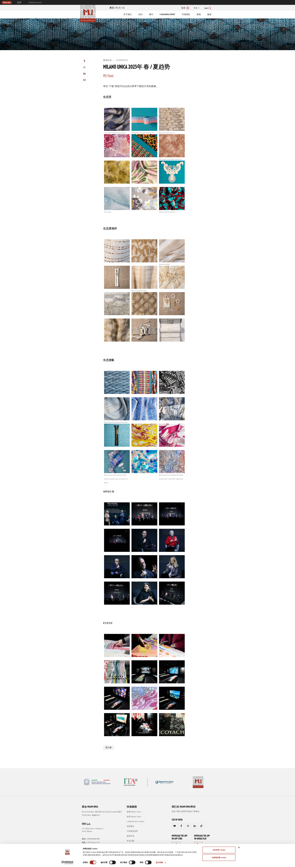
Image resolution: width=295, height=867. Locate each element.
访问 (140, 14)
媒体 (209, 14)
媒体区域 (107, 60)
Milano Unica (7, 2)
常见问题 (130, 840)
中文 (195, 8)
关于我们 (127, 14)
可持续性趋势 (132, 831)
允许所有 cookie (219, 850)
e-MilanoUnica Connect (35, 2)
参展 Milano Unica (134, 816)
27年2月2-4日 (117, 8)
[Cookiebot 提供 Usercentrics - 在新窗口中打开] (67, 862)
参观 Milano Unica (134, 811)
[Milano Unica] (88, 13)
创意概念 (130, 826)
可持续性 (186, 14)
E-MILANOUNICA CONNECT (167, 14)
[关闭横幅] (239, 847)
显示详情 (159, 862)
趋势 (19, 2)
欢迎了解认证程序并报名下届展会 (185, 811)
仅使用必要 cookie (219, 857)
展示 (151, 14)
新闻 (199, 14)
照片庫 (108, 748)
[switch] (112, 862)
